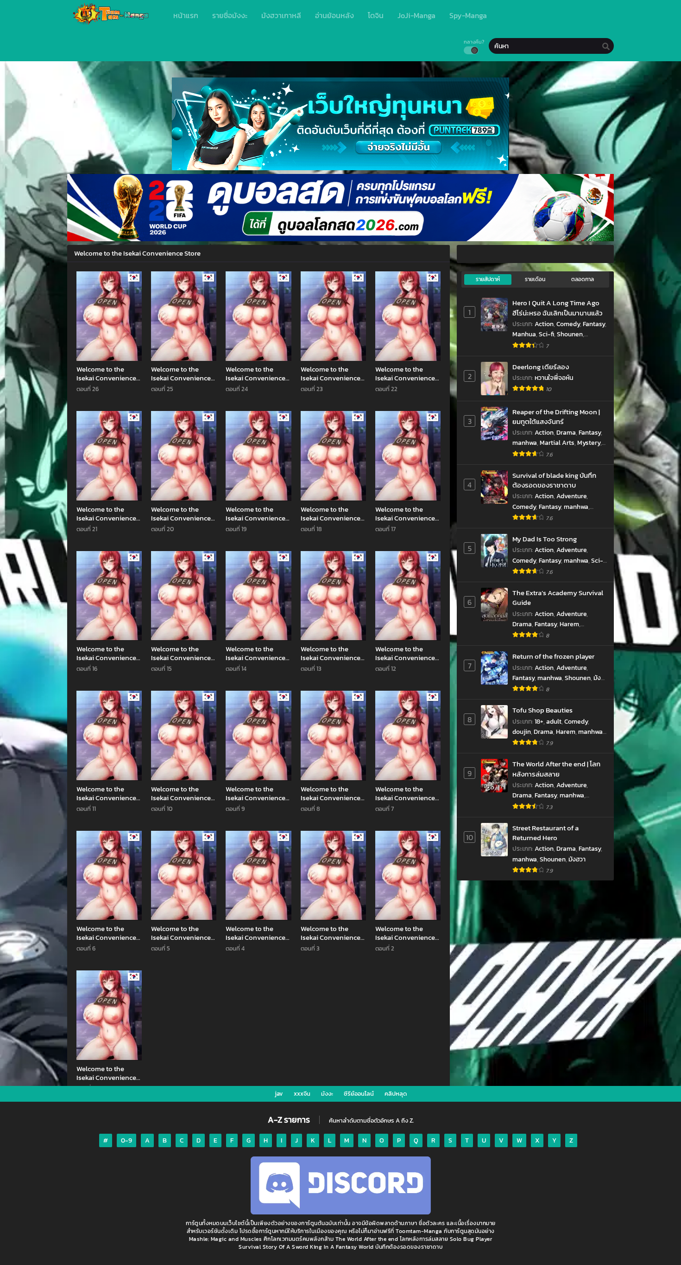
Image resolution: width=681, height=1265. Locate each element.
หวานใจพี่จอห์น (554, 378)
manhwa (524, 443)
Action (544, 324)
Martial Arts (557, 443)
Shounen (570, 334)
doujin (521, 732)
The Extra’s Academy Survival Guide (557, 598)
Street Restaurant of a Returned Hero (545, 833)
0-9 (126, 1140)
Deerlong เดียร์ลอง (540, 367)
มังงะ (327, 1093)
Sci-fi (546, 334)
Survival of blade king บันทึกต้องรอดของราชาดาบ (554, 480)
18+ (539, 721)
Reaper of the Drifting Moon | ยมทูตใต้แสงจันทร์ (556, 417)
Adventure (571, 496)
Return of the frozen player (553, 656)
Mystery (588, 443)
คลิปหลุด (396, 1093)
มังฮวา (577, 859)
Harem (569, 624)
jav (279, 1093)
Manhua (524, 334)
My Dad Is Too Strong (544, 539)
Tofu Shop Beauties (542, 710)
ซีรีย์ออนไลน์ (359, 1093)
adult (553, 721)
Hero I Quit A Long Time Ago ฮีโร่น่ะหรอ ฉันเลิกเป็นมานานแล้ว (557, 308)
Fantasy (594, 324)
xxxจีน (302, 1093)
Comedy (568, 324)
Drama (566, 432)
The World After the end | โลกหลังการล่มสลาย (556, 769)
